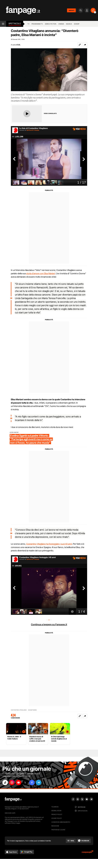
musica (69, 24)
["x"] (25, 782)
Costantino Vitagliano (19, 710)
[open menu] (3, 24)
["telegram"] (38, 782)
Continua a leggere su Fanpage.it (49, 624)
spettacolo (14, 23)
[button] (85, 45)
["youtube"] (18, 782)
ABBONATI (71, 10)
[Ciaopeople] (87, 852)
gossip (76, 24)
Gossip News (32, 710)
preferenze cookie (58, 830)
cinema (61, 24)
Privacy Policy (56, 814)
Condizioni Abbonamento (60, 822)
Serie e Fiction (50, 24)
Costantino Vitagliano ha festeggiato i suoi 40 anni (49, 544)
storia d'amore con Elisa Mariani (40, 273)
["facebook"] (32, 782)
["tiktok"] (5, 782)
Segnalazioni (56, 811)
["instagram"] (12, 782)
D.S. (19, 45)
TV (28, 24)
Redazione (55, 826)
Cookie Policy (56, 818)
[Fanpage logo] (20, 10)
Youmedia (55, 807)
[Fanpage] (13, 799)
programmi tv (37, 24)
